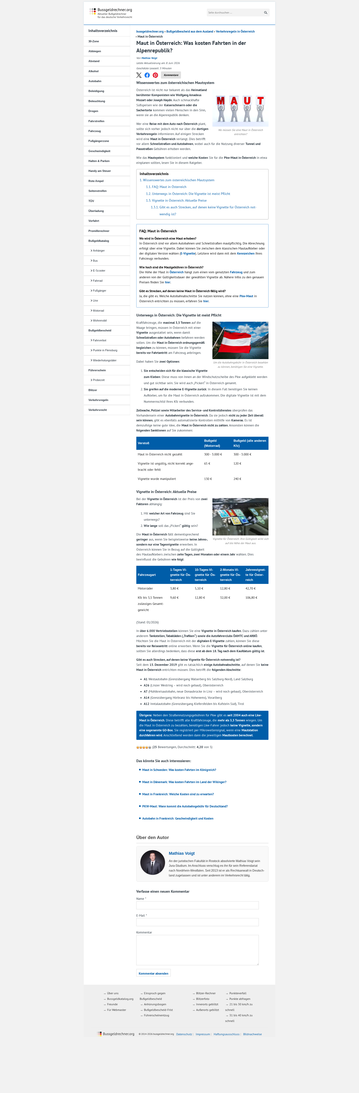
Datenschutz (184, 1034)
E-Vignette (188, 253)
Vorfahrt (93, 220)
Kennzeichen (245, 253)
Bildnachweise (252, 1034)
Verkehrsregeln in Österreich (235, 31)
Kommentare (171, 75)
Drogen (93, 111)
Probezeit (99, 380)
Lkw (95, 300)
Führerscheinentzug (156, 1015)
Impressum (203, 1034)
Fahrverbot (99, 340)
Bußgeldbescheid (99, 330)
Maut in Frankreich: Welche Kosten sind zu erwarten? (178, 794)
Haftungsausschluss (227, 1034)
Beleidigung (96, 91)
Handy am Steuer (99, 170)
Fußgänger (99, 290)
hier (167, 282)
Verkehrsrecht (97, 409)
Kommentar (144, 932)
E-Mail (141, 915)
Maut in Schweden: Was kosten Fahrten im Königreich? (179, 770)
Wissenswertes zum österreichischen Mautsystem (178, 180)
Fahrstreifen (96, 121)
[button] (139, 75)
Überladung (96, 210)
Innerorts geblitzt (207, 1004)
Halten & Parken (99, 161)
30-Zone (93, 41)
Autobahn (94, 81)
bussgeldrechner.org (110, 13)
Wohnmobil (100, 320)
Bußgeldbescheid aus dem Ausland (189, 31)
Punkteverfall (237, 993)
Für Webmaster (116, 1009)
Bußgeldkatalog (98, 240)
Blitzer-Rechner (206, 993)
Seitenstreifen (97, 190)
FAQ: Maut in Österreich (169, 186)
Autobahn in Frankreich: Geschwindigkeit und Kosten (177, 818)
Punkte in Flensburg (105, 350)
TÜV (91, 201)
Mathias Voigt (149, 58)
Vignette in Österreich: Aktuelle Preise (179, 200)
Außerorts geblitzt (207, 1009)
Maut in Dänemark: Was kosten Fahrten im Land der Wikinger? (184, 782)
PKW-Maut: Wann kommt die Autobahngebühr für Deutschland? (185, 806)
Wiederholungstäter (104, 360)
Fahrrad (97, 280)
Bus (95, 260)
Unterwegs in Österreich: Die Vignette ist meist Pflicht (191, 193)
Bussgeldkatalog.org (120, 998)
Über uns (113, 993)
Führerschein (97, 370)
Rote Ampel (96, 181)
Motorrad (98, 310)
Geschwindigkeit (99, 151)
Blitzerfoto (202, 998)
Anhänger (99, 250)
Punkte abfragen (239, 998)
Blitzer (92, 390)
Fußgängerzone (98, 141)
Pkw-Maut (246, 296)
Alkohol (93, 71)
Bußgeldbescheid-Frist (158, 1009)
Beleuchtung (96, 101)
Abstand (93, 61)
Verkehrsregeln (98, 400)
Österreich (177, 272)
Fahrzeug (94, 131)
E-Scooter (99, 270)
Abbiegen (94, 51)
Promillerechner (98, 230)
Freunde (112, 1004)
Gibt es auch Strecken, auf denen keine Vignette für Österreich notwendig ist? (207, 210)
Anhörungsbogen (155, 1004)
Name (141, 899)
